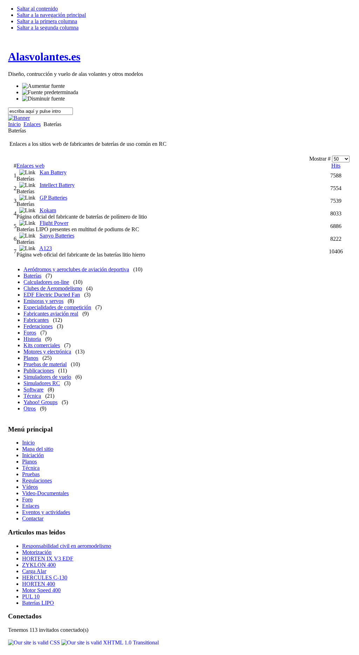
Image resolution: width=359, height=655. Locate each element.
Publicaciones (38, 371)
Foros (29, 333)
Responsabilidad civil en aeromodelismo (66, 546)
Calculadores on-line (46, 282)
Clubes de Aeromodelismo (52, 288)
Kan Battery (53, 172)
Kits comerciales (41, 345)
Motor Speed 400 (41, 590)
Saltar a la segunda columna (48, 28)
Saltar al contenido (37, 9)
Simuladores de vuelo (47, 377)
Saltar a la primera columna (47, 21)
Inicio (14, 124)
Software (33, 390)
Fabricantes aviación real (50, 314)
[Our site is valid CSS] (34, 643)
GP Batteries (53, 198)
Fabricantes (36, 320)
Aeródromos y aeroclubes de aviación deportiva (76, 269)
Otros (29, 408)
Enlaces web (30, 166)
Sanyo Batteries (57, 236)
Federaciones (38, 326)
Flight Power (54, 223)
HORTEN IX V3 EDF (47, 559)
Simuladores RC (41, 383)
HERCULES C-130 (44, 578)
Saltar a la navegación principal (51, 15)
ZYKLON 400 (39, 565)
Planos (30, 358)
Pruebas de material (45, 364)
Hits (335, 166)
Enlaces (32, 124)
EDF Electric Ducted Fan (51, 295)
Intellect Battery (57, 185)
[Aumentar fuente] (43, 86)
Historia (32, 339)
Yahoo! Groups (40, 402)
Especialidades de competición (57, 307)
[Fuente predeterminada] (50, 92)
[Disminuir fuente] (43, 99)
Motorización (37, 552)
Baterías (32, 276)
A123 (45, 248)
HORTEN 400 (38, 584)
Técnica (32, 396)
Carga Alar (34, 571)
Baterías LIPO (38, 603)
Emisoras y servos (43, 301)
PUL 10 (31, 596)
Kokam (48, 210)
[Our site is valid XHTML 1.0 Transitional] (110, 643)
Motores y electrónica (47, 352)
